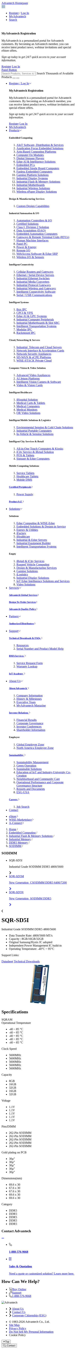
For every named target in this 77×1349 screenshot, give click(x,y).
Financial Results (26, 720)
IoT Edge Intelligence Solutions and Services (43, 581)
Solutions (14, 508)
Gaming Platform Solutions (32, 175)
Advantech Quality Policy (22, 609)
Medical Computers (28, 406)
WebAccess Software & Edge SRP (37, 253)
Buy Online (19, 1289)
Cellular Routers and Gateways (34, 271)
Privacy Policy (17, 1328)
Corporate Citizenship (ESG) (29, 1315)
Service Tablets (25, 473)
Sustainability (16, 755)
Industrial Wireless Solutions (33, 188)
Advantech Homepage (14, 3)
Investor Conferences (28, 726)
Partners (14, 616)
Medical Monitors (26, 409)
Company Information (29, 695)
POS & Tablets (25, 455)
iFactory (21, 533)
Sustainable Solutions (29, 769)
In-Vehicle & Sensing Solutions (34, 434)
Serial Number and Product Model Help (40, 648)
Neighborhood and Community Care (38, 779)
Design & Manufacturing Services (36, 567)
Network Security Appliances (33, 353)
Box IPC (21, 309)
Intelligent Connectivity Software (36, 291)
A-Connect (15, 823)
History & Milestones (29, 698)
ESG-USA (22, 792)
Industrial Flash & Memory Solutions (38, 181)
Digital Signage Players (30, 158)
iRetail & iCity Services (30, 561)
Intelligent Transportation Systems (36, 326)
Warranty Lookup (26, 666)
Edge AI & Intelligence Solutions (36, 161)
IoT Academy (16, 673)
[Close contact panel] (2, 1238)
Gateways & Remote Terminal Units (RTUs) (42, 237)
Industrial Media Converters (32, 281)
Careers (13, 799)
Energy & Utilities (27, 529)
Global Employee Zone (30, 744)
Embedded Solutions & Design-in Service (41, 526)
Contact (13, 810)
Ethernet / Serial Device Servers (35, 275)
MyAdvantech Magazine (31, 705)
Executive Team (26, 702)
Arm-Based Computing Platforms (36, 151)
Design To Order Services (22, 602)
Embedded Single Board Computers (37, 168)
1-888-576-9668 (21, 1296)
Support (13, 630)
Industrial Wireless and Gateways (36, 288)
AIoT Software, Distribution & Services (40, 145)
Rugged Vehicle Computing (32, 564)
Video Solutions (25, 584)
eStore (12, 816)
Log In (25, 13)
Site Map (14, 1325)
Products (14, 130)
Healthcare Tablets (27, 476)
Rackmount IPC (26, 332)
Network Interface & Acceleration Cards (40, 350)
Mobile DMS (24, 479)
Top (7, 1341)
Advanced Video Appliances (33, 375)
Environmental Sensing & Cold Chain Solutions (44, 427)
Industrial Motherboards (30, 185)
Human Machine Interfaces (32, 240)
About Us (15, 681)
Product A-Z (15, 501)
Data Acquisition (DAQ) (31, 230)
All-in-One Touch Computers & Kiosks (39, 448)
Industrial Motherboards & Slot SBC (38, 322)
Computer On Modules (30, 155)
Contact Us (18, 1312)
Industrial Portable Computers (34, 430)
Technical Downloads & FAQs (25, 638)
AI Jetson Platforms (28, 378)
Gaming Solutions (27, 571)
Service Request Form (29, 663)
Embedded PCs (25, 165)
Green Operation (26, 765)
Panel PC (21, 243)
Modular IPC (24, 329)
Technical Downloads (27, 961)
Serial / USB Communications (34, 295)
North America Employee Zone (35, 747)
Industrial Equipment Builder (33, 543)
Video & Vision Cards (29, 385)
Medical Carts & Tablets (30, 403)
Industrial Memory (20, 839)
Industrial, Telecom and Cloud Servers (39, 347)
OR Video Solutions (28, 413)
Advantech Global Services (23, 595)
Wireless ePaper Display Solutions (36, 191)
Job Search (22, 806)
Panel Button (9, 69)
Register (14, 13)
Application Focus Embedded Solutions (39, 148)
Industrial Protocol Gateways (33, 285)
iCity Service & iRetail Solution (35, 452)
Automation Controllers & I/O (34, 220)
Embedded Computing (22, 832)
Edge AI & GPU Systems (31, 316)
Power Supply (24, 494)
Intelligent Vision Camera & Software (38, 381)
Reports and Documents (30, 789)
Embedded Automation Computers (36, 233)
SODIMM (15, 846)
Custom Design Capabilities (32, 206)
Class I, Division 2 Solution (32, 227)
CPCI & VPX (24, 312)
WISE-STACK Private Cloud (34, 360)
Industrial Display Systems (32, 178)
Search (13, 19)
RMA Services (16, 656)
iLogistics (22, 574)
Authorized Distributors (21, 623)
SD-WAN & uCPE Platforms (33, 357)
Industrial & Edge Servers (31, 539)
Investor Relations (19, 712)
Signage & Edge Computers (33, 458)
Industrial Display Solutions (32, 577)
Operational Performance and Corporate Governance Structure (40, 784)
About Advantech (18, 688)
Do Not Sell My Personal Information (31, 1331)
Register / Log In (19, 83)
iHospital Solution (27, 399)
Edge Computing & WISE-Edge (35, 523)
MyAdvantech (17, 16)
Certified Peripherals (20, 487)
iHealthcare (23, 536)
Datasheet (7, 961)
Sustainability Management (32, 762)
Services (14, 587)
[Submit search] (14, 78)
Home (12, 829)
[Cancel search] (17, 78)
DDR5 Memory (18, 842)
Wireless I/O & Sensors (30, 257)
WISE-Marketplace (20, 819)
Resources (22, 645)
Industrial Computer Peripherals (35, 319)
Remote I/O (23, 250)
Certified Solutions (27, 223)
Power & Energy (26, 247)
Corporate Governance (29, 723)
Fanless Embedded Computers (34, 171)
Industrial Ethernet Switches (33, 278)
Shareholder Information (30, 729)
